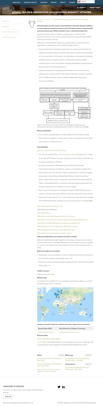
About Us (5, 21)
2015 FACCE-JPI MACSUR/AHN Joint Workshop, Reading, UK (58, 223)
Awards (72, 2)
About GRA (16, 2)
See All (61, 355)
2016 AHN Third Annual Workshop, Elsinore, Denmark (56, 216)
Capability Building (9, 37)
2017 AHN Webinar (43, 213)
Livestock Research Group (67, 154)
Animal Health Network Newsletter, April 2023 (49, 359)
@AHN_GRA (50, 274)
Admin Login (94, 8)
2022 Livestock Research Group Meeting (51, 151)
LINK (71, 258)
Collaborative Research (10, 32)
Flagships (43, 2)
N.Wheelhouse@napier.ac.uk (69, 332)
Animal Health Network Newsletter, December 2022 (49, 365)
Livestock (40, 19)
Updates (54, 2)
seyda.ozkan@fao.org (45, 332)
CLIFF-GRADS (42, 342)
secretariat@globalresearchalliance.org (19, 403)
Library (63, 2)
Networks (5, 26)
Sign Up (8, 397)
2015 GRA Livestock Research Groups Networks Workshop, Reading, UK (62, 220)
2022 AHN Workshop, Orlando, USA (49, 206)
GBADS (57, 339)
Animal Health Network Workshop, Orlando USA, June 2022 (77, 359)
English (83, 1)
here (91, 201)
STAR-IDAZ (46, 339)
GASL (39, 339)
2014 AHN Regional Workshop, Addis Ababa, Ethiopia (56, 230)
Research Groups (30, 2)
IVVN (52, 339)
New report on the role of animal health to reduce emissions (48, 370)
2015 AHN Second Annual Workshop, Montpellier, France (57, 226)
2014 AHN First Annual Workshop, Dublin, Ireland (54, 233)
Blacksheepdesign (90, 403)
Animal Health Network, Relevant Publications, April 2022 (77, 368)
